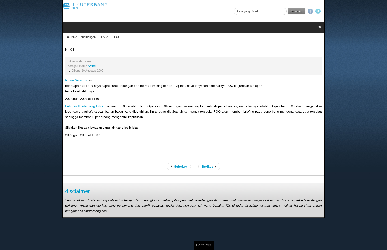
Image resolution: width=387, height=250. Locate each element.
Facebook (373, 11)
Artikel (29, 66)
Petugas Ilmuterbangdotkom (23, 106)
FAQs (42, 37)
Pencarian (359, 11)
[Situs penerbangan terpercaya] (22, 5)
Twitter (380, 11)
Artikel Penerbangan (20, 37)
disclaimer (15, 186)
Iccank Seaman (14, 80)
